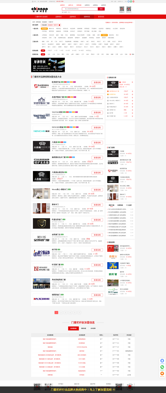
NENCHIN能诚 (57, 127)
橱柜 (85, 176)
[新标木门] (41, 208)
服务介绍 (76, 384)
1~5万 (55, 50)
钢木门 (72, 47)
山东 (121, 54)
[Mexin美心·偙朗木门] (41, 193)
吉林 (87, 54)
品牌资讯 (87, 5)
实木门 (92, 47)
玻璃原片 (77, 37)
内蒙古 (77, 54)
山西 (72, 54)
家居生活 (65, 28)
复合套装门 (51, 44)
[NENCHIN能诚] (41, 131)
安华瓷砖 (81, 371)
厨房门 (121, 47)
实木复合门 (79, 47)
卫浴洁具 (51, 35)
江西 (117, 54)
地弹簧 (58, 44)
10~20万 (68, 50)
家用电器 (86, 28)
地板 (62, 35)
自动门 (54, 47)
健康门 (64, 44)
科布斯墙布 (82, 339)
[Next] (79, 312)
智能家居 (78, 176)
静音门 (112, 44)
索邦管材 (81, 347)
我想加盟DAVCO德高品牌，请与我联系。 (50, 355)
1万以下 (50, 50)
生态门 (114, 41)
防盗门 (66, 47)
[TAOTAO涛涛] (41, 116)
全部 (43, 50)
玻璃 (90, 176)
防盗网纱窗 (68, 41)
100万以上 (88, 50)
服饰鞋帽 (79, 28)
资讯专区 (101, 17)
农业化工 (72, 31)
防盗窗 (106, 44)
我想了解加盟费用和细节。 (50, 339)
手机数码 (94, 28)
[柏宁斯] (41, 253)
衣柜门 (82, 41)
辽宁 (83, 54)
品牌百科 (103, 5)
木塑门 (100, 44)
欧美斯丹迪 (56, 82)
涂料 (98, 35)
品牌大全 (70, 5)
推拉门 (98, 47)
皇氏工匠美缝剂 (82, 351)
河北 (67, 54)
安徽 (107, 54)
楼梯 (43, 41)
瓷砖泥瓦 (111, 35)
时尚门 (99, 41)
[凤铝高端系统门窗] (41, 283)
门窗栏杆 (50, 22)
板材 (57, 35)
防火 (66, 35)
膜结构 (104, 37)
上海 (53, 54)
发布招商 (93, 328)
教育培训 (51, 31)
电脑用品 (108, 28)
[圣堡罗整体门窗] (41, 101)
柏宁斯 (54, 249)
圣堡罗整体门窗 (58, 97)
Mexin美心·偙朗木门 (60, 189)
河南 (126, 54)
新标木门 (55, 204)
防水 (69, 12)
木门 (104, 41)
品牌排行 (62, 5)
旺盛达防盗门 (57, 219)
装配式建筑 (111, 37)
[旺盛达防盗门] (41, 223)
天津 (58, 54)
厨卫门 (87, 44)
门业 (79, 116)
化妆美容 (101, 28)
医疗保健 (86, 31)
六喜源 (54, 142)
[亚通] (48, 65)
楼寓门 (109, 47)
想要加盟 (50, 371)
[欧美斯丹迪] (41, 86)
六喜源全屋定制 (58, 172)
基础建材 (84, 37)
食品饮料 (72, 28)
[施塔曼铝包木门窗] (41, 161)
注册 (115, 1)
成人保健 (94, 31)
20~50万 (74, 50)
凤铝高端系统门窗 (59, 280)
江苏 (98, 54)
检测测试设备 (62, 37)
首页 (35, 1)
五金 (84, 254)
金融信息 (58, 31)
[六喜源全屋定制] (41, 176)
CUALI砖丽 (82, 363)
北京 (49, 54)
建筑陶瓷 (72, 35)
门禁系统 (93, 44)
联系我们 (108, 384)
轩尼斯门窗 (56, 265)
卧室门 (75, 44)
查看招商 (97, 82)
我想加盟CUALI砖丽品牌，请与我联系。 (50, 363)
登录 (112, 1)
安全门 (44, 44)
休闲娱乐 (79, 31)
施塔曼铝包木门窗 (59, 157)
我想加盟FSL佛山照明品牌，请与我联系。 (50, 375)
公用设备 (44, 35)
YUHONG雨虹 (82, 359)
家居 (75, 86)
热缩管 (98, 37)
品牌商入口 (120, 1)
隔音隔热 (76, 41)
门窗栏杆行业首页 (41, 17)
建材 (75, 101)
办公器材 (115, 28)
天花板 (88, 35)
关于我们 (60, 384)
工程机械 (65, 31)
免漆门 (70, 44)
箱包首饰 (122, 28)
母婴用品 (58, 28)
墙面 (94, 35)
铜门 (49, 47)
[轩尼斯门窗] (41, 268)
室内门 (93, 41)
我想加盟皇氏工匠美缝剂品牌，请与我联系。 (50, 351)
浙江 (103, 54)
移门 (88, 41)
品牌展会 (95, 5)
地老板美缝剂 (82, 367)
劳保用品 (91, 37)
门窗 (80, 101)
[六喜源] (41, 146)
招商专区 (87, 17)
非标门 (104, 47)
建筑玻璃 (70, 37)
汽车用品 (44, 31)
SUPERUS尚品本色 (82, 343)
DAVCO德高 (82, 355)
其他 (100, 31)
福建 (112, 54)
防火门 (86, 47)
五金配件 (79, 254)
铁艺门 (61, 41)
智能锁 (85, 116)
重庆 (63, 54)
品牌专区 (73, 17)
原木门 (81, 44)
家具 (82, 176)
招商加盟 (79, 5)
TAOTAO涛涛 (57, 112)
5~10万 (61, 50)
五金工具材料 (80, 35)
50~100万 (81, 50)
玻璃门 (60, 47)
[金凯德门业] (41, 238)
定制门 (118, 44)
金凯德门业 (56, 234)
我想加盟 (50, 343)
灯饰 (50, 37)
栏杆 (48, 41)
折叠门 (115, 47)
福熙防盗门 (56, 295)
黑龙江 (93, 54)
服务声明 (92, 384)
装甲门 (44, 47)
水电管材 (44, 37)
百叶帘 (120, 41)
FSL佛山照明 (81, 375)
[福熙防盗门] (41, 298)
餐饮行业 (51, 28)
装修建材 (44, 22)
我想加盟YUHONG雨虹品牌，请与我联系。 (50, 359)
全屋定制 (79, 86)
